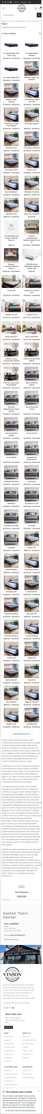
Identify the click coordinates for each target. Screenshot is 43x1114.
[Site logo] (21, 8)
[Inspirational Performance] (31, 448)
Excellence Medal (11, 526)
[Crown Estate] (11, 448)
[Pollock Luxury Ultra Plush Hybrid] (11, 374)
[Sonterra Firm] (31, 582)
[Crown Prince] (31, 424)
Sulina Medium (11, 680)
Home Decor (9, 1054)
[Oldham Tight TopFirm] (11, 90)
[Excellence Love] (31, 494)
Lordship (31, 526)
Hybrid (36, 21)
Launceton (31, 481)
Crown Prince (31, 433)
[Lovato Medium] (31, 627)
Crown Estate (11, 457)
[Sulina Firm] (31, 649)
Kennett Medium (11, 636)
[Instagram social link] (8, 2)
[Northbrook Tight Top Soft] (31, 90)
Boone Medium (11, 192)
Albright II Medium (32, 192)
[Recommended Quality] (11, 424)
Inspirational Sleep (11, 481)
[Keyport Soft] (11, 715)
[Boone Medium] (11, 183)
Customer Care (10, 1067)
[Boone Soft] (31, 161)
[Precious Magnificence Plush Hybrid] (11, 398)
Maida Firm (31, 548)
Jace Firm (31, 680)
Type (29, 21)
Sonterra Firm (31, 592)
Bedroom (7, 1040)
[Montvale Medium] (31, 114)
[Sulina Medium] (11, 671)
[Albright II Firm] (11, 205)
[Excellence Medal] (11, 516)
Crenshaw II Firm (11, 170)
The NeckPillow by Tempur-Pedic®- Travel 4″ (11, 238)
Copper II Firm (31, 315)
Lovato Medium (32, 636)
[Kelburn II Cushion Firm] (31, 281)
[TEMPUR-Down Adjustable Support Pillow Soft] (31, 255)
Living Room (9, 1037)
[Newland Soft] (11, 582)
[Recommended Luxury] (31, 398)
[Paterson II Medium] (31, 205)
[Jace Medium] (11, 693)
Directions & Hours (11, 939)
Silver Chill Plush (31, 337)
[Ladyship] (11, 538)
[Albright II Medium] (31, 183)
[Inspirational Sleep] (11, 472)
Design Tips (27, 1070)
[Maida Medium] (11, 560)
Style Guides (27, 1074)
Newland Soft (11, 592)
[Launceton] (31, 472)
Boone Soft (31, 170)
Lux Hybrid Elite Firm (11, 77)
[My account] (36, 8)
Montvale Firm (11, 148)
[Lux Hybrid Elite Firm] (11, 68)
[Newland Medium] (31, 560)
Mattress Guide (28, 1077)
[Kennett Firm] (31, 605)
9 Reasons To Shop (29, 1040)
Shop (11, 21)
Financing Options (10, 1074)
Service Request (10, 1077)
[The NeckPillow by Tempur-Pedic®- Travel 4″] (11, 227)
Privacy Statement (11, 1084)
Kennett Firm (32, 614)
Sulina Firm (31, 658)
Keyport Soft (11, 724)
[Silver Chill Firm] (11, 327)
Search (39, 15)
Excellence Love (31, 503)
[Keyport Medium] (31, 693)
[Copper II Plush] (11, 305)
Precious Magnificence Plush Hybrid (11, 409)
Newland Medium (32, 570)
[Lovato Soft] (11, 649)
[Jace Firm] (31, 671)
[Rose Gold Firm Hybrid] (31, 374)
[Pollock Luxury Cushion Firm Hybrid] (11, 350)
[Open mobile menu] (4, 8)
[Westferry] (11, 494)
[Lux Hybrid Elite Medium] (31, 44)
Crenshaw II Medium (32, 148)
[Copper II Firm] (31, 305)
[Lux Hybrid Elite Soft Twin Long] (11, 44)
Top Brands (27, 1054)
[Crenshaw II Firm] (11, 161)
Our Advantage (28, 1044)
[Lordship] (31, 516)
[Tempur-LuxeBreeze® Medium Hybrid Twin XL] (31, 227)
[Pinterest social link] (10, 2)
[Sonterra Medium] (11, 605)
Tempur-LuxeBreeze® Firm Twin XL (11, 266)
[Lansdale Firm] (31, 715)
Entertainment (9, 1047)
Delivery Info (8, 1081)
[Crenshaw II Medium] (31, 139)
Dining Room (9, 1044)
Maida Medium (11, 570)
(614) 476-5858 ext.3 (17, 935)
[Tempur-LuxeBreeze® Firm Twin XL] (11, 255)
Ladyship (11, 548)
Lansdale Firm (31, 724)
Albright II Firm (11, 214)
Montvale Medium (32, 124)
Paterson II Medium (31, 214)
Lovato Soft (11, 658)
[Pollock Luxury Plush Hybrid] (31, 350)
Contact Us (8, 1070)
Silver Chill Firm (11, 337)
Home (4, 21)
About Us (27, 1033)
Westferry (11, 503)
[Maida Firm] (31, 538)
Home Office (9, 1051)
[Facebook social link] (3, 2)
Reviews (26, 1047)
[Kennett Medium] (11, 627)
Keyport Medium (31, 702)
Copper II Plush (11, 315)
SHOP (6, 1033)
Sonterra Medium (11, 614)
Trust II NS (11, 290)
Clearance (7, 1061)
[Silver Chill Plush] (31, 327)
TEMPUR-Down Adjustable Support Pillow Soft (31, 266)
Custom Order (28, 1051)
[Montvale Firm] (11, 139)
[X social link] (5, 2)
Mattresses (19, 21)
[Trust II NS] (11, 281)
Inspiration (27, 1067)
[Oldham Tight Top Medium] (31, 68)
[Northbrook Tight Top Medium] (11, 114)
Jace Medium (11, 702)
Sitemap (26, 1058)
